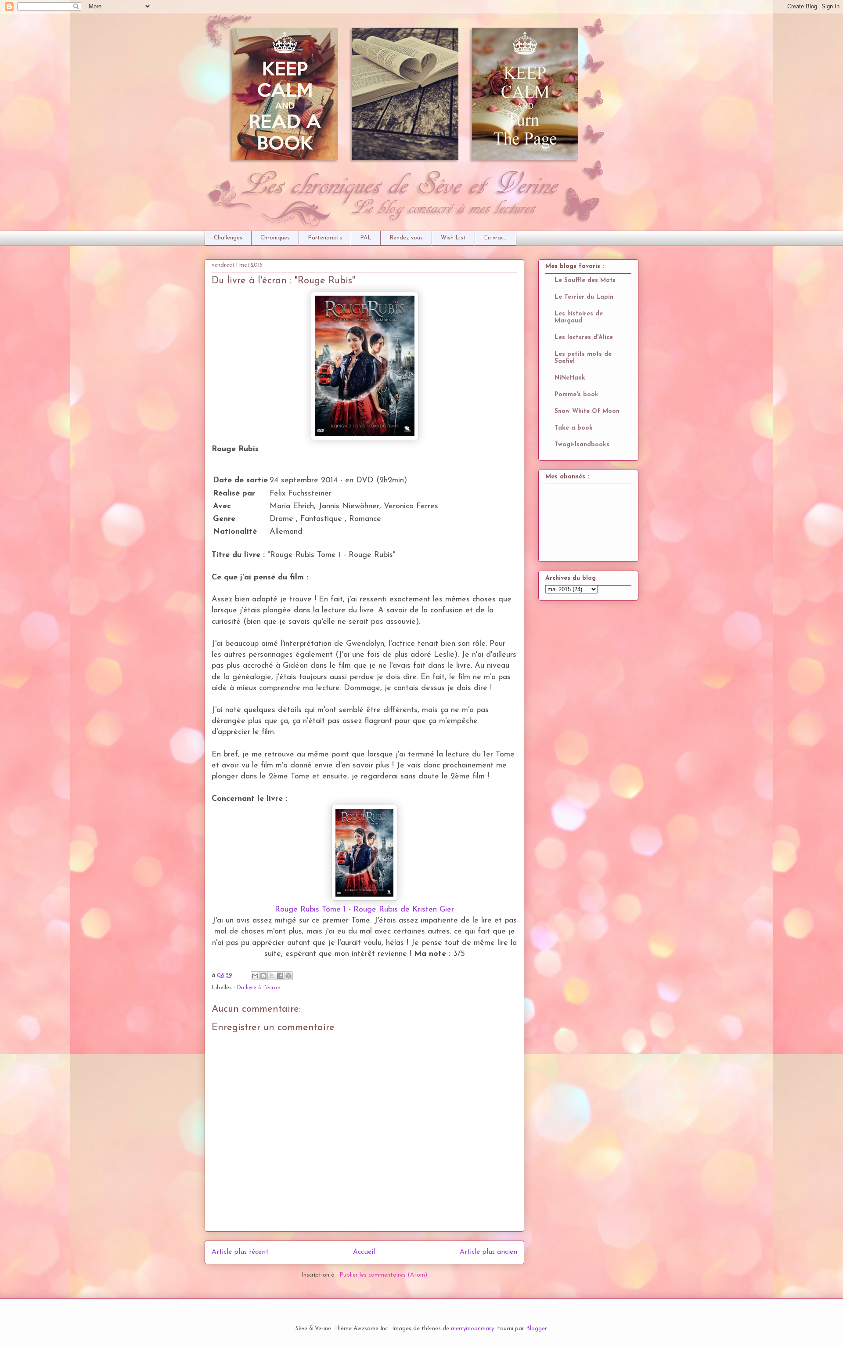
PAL (365, 238)
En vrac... (496, 238)
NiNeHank (570, 378)
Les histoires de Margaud (579, 317)
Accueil (364, 1252)
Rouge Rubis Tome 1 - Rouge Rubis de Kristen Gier (364, 910)
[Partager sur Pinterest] (288, 975)
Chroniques (275, 238)
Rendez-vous (406, 238)
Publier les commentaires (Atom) (383, 1275)
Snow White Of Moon (587, 411)
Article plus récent (240, 1252)
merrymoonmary (472, 1329)
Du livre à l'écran (259, 988)
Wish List (453, 238)
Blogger (536, 1329)
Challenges (228, 238)
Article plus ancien (488, 1252)
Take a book (574, 428)
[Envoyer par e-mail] (255, 975)
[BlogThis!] (263, 975)
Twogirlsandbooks (582, 444)
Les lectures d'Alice (584, 337)
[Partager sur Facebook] (280, 975)
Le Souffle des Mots (585, 280)
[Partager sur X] (271, 975)
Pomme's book (576, 394)
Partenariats (325, 238)
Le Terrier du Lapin (584, 297)
